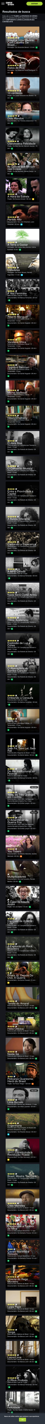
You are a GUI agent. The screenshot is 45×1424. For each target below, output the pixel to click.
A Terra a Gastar (17, 245)
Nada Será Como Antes (22, 595)
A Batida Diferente (18, 519)
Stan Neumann (25, 1157)
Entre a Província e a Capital (20, 492)
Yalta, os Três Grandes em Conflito (21, 796)
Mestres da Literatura (24, 1104)
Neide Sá (13, 1054)
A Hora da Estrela (18, 196)
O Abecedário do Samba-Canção (17, 669)
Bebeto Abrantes (25, 854)
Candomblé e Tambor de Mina (20, 1227)
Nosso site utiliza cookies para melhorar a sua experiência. (22, 1416)
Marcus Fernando (26, 298)
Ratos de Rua (15, 68)
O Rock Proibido (17, 1380)
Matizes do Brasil (23, 1005)
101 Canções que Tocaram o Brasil (21, 446)
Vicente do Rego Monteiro (17, 1280)
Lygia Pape (14, 1307)
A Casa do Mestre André (18, 903)
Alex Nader (18, 1410)
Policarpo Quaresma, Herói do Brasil (20, 1080)
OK (22, 1419)
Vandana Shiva (16, 342)
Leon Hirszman (25, 222)
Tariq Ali (12, 721)
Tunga (11, 1332)
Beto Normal (19, 146)
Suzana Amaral (20, 199)
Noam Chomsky (17, 418)
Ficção (9, 95)
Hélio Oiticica (15, 1029)
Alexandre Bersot (23, 47)
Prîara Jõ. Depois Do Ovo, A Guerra (20, 976)
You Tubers (14, 851)
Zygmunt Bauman (18, 367)
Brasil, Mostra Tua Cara (21, 1176)
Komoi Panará (25, 980)
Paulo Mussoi (22, 272)
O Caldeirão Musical (20, 468)
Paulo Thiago (19, 1084)
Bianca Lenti (24, 1008)
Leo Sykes (18, 907)
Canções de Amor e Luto (19, 922)
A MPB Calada (16, 571)
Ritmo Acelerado (17, 620)
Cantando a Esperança (21, 544)
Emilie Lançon (25, 803)
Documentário (12, 121)
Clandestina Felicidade (21, 143)
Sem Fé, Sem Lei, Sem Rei (21, 749)
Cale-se (20, 295)
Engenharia (14, 1125)
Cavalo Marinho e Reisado (18, 1252)
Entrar (34, 3)
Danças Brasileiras (23, 1231)
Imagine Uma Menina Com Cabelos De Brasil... (20, 42)
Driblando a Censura (20, 698)
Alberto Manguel (17, 317)
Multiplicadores (16, 876)
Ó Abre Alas (14, 443)
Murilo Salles (24, 755)
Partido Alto (14, 219)
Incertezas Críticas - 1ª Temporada (19, 320)
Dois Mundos (15, 118)
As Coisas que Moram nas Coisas (21, 167)
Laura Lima (14, 1357)
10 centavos (15, 93)
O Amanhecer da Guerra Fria (17, 821)
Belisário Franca (25, 1233)
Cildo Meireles (16, 1205)
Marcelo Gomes (29, 146)
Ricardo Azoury (25, 1132)
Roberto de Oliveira (26, 449)
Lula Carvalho (24, 879)
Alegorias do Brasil (23, 753)
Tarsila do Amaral (18, 1003)
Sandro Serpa (28, 171)
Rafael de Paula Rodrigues (26, 70)
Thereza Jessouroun (27, 121)
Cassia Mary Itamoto (24, 247)
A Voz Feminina (17, 293)
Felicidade (13, 1407)
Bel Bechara (19, 171)
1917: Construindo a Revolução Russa (20, 1153)
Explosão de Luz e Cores (18, 644)
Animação (10, 47)
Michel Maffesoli (17, 392)
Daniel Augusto (25, 323)
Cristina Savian (28, 1410)
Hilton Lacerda (25, 1106)
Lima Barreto (15, 1102)
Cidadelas (13, 270)
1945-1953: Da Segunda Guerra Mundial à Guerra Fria (20, 800)
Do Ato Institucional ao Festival (21, 772)
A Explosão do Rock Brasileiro (20, 947)
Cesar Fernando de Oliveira (24, 95)
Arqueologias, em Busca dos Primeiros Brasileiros (21, 1128)
